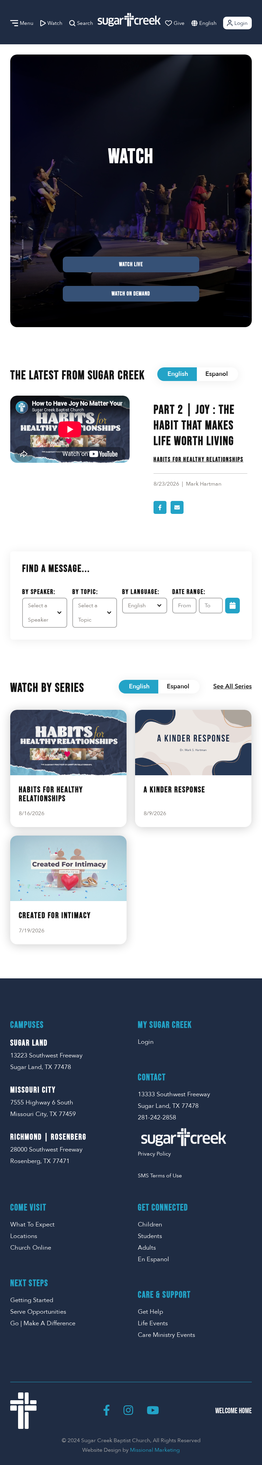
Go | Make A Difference (42, 1323)
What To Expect (32, 1224)
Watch (54, 23)
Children (150, 1224)
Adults (147, 1247)
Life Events (153, 1323)
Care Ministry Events (166, 1335)
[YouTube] (153, 1411)
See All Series (232, 686)
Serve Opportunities (38, 1312)
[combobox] (214, 23)
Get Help (150, 1312)
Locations (23, 1236)
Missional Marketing (155, 1450)
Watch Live (131, 264)
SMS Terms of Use (160, 1175)
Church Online (30, 1247)
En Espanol (153, 1259)
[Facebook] (106, 1411)
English (208, 23)
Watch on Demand (131, 293)
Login (241, 23)
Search (85, 23)
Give (179, 23)
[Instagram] (128, 1411)
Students (150, 1236)
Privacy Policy (154, 1154)
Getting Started (31, 1300)
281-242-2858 (157, 1117)
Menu (26, 23)
